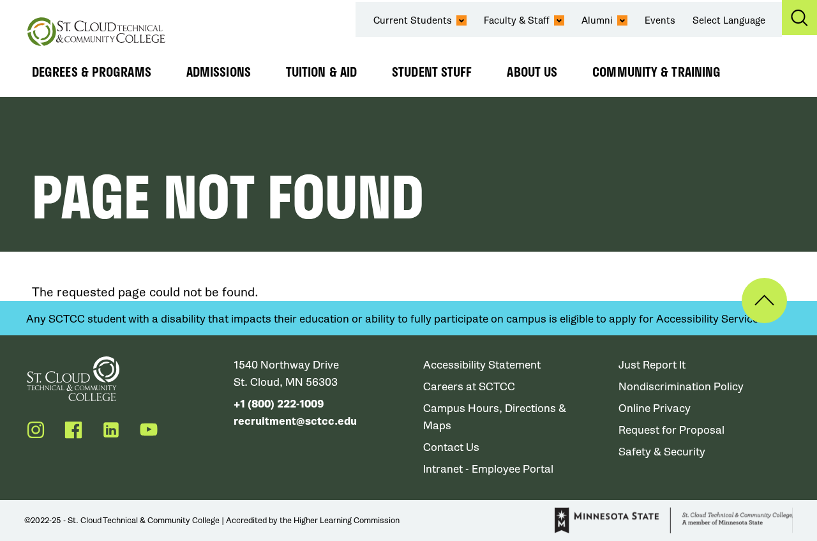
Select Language (729, 20)
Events (660, 20)
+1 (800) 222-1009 (279, 404)
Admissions (218, 71)
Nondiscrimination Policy (681, 386)
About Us (532, 71)
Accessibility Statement (482, 365)
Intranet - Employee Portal (488, 469)
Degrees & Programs (91, 71)
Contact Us (451, 447)
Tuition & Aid (321, 71)
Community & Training (656, 71)
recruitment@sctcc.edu (295, 421)
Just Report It (652, 365)
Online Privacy (654, 408)
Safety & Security (661, 452)
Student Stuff (432, 71)
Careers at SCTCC (469, 386)
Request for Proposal (671, 430)
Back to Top (764, 300)
